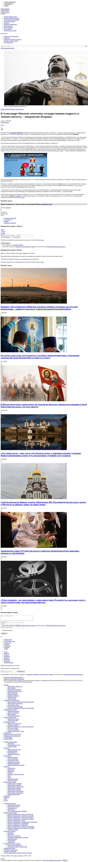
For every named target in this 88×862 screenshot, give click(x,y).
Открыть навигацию (10, 2)
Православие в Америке (15, 783)
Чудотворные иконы (14, 716)
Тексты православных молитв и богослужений (18, 853)
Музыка (10, 772)
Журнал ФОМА (5, 109)
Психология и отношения (11, 19)
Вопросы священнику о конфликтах (18, 823)
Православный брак (13, 763)
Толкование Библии (13, 695)
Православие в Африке (14, 785)
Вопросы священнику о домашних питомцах (21, 819)
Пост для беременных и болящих (17, 811)
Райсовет (6, 38)
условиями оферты (17, 245)
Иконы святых (12, 714)
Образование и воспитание (12, 736)
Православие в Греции (14, 788)
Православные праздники (11, 700)
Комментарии (20, 109)
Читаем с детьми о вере (11, 41)
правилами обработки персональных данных (40, 674)
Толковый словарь (13, 779)
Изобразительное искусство (16, 774)
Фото (5, 799)
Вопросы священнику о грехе (16, 820)
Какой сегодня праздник (11, 36)
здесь (42, 240)
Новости (6, 23)
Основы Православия (10, 16)
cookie (20, 680)
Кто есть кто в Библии (14, 689)
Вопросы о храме (13, 829)
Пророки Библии (13, 692)
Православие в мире (10, 782)
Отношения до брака (14, 762)
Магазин (6, 653)
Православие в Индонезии (15, 793)
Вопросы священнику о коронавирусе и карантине (22, 822)
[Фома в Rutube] (6, 647)
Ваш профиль (8, 4)
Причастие (11, 834)
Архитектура (11, 768)
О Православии (12, 746)
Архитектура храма (13, 719)
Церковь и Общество (10, 851)
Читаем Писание (12, 694)
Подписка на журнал (10, 30)
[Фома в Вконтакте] (8, 639)
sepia (7, 122)
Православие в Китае (14, 794)
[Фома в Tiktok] (6, 644)
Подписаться (21, 671)
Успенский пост (12, 808)
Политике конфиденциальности (52, 860)
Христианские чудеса (14, 745)
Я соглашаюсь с (13, 245)
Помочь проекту (5, 243)
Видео (6, 800)
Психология (7, 756)
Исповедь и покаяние (14, 836)
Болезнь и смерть (13, 757)
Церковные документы (11, 850)
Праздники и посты (10, 803)
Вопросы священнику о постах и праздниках (21, 708)
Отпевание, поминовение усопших (18, 837)
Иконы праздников (13, 712)
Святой (6, 221)
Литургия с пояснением (15, 845)
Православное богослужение (12, 39)
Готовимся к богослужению (12, 843)
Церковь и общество (10, 223)
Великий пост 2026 (13, 806)
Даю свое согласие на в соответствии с (34, 246)
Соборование (11, 840)
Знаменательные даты (14, 749)
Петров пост (11, 809)
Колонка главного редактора (12, 734)
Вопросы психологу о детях (16, 731)
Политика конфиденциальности (13, 677)
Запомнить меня (7, 630)
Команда (6, 658)
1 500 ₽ (3, 231)
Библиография (12, 699)
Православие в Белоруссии (15, 786)
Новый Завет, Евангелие (15, 686)
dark (4, 122)
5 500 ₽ (3, 233)
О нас (5, 651)
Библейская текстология (15, 691)
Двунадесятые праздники (15, 703)
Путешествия (8, 737)
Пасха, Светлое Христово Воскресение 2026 (21, 702)
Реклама (6, 655)
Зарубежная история (14, 754)
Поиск (6, 6)
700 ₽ (2, 229)
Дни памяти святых (13, 705)
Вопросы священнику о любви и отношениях (21, 826)
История (6, 748)
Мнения (6, 797)
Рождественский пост (14, 805)
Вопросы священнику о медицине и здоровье (21, 828)
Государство (7, 220)
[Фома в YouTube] (7, 645)
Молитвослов (8, 26)
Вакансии (7, 659)
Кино (9, 776)
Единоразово (6, 237)
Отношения (7, 733)
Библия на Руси (12, 697)
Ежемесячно (16, 237)
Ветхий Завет (11, 688)
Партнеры (7, 661)
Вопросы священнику (10, 24)
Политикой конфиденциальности (55, 246)
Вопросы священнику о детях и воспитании (21, 726)
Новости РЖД (8, 739)
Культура (6, 766)
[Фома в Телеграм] (7, 642)
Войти (12, 48)
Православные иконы (10, 709)
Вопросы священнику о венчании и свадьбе (20, 816)
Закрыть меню (5, 10)
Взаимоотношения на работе (16, 765)
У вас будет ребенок (13, 729)
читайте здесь (47, 204)
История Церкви (12, 751)
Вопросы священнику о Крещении (18, 825)
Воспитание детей (9, 722)
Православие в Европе (14, 789)
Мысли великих (12, 780)
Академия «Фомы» (9, 21)
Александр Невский (16, 132)
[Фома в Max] (6, 649)
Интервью (7, 796)
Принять (65, 860)
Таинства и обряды (9, 831)
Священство (11, 842)
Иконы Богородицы (13, 711)
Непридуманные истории (11, 18)
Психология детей (13, 725)
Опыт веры (11, 743)
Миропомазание (12, 839)
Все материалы (8, 27)
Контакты (7, 656)
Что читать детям (13, 728)
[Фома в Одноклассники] (9, 641)
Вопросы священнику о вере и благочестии (20, 814)
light (2, 122)
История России (12, 752)
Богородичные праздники (15, 706)
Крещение (11, 833)
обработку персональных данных (25, 246)
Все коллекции (8, 42)
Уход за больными (13, 759)
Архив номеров (8, 662)
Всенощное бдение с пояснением (17, 846)
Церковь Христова (9, 848)
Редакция (8, 207)
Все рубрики (8, 29)
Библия (6, 685)
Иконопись (11, 771)
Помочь (7, 9)
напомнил (18, 196)
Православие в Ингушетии (15, 791)
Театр (9, 777)
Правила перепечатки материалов (14, 679)
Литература (11, 769)
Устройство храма (13, 720)
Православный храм (10, 717)
